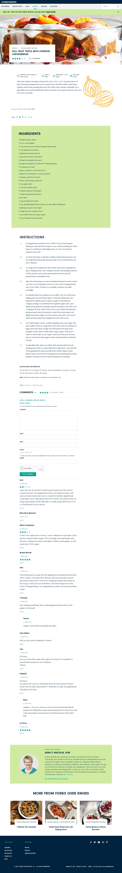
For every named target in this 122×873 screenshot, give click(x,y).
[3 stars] (26, 452)
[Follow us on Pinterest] (107, 842)
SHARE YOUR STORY (30, 853)
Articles (27, 850)
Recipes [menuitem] (35, 6)
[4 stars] (28, 452)
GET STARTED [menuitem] (5, 6)
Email (22, 441)
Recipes (27, 847)
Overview (7, 847)
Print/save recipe (76, 75)
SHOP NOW (50, 12)
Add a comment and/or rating (32, 400)
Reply (22, 508)
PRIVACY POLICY (81, 866)
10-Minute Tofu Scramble (26, 827)
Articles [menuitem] (44, 6)
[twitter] (20, 117)
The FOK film (8, 850)
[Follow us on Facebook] (91, 842)
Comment (23, 409)
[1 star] (21, 452)
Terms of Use (70, 866)
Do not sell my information (103, 866)
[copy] (29, 117)
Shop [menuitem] (27, 6)
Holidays (27, 385)
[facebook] (17, 117)
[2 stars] (23, 452)
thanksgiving (37, 385)
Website (22, 458)
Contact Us (8, 856)
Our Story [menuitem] (53, 6)
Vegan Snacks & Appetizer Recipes (61, 822)
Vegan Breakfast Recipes (26, 822)
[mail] (26, 117)
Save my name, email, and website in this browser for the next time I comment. (48, 456)
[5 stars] (31, 452)
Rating (22, 449)
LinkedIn (69, 774)
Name (22, 433)
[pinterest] (22, 117)
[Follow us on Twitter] (95, 842)
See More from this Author (56, 779)
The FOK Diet (8, 853)
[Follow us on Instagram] (103, 842)
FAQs (6, 859)
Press (90, 866)
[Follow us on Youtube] (99, 842)
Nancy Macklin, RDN (19, 109)
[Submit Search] (118, 7)
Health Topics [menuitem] (17, 6)
